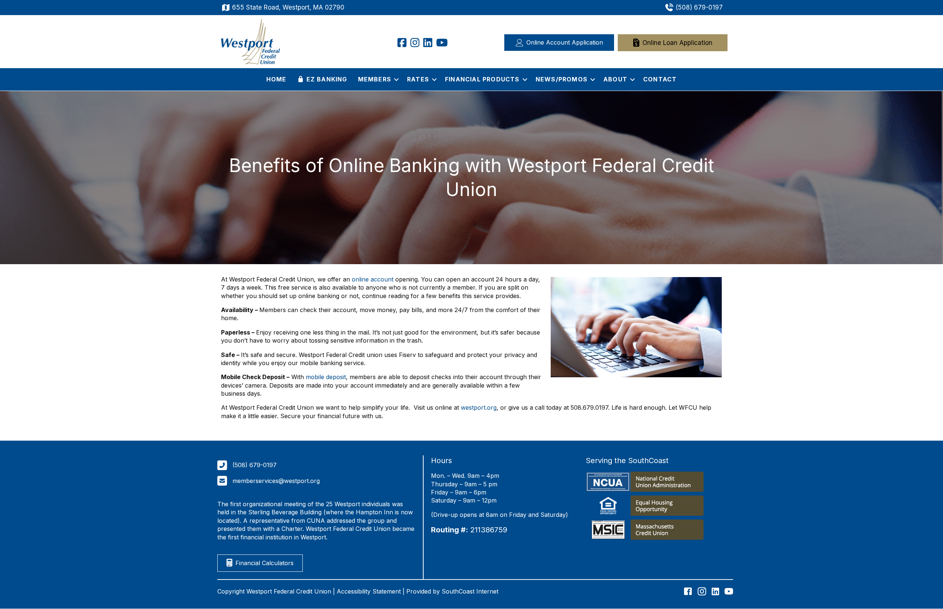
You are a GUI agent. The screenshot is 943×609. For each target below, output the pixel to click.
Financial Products (482, 79)
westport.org (479, 407)
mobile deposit (326, 377)
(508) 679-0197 (699, 7)
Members (374, 79)
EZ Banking (325, 79)
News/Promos (562, 79)
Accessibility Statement (369, 591)
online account (372, 279)
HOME (276, 79)
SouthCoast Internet (470, 591)
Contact (660, 79)
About (615, 79)
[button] (396, 79)
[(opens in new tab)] (645, 483)
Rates (418, 79)
